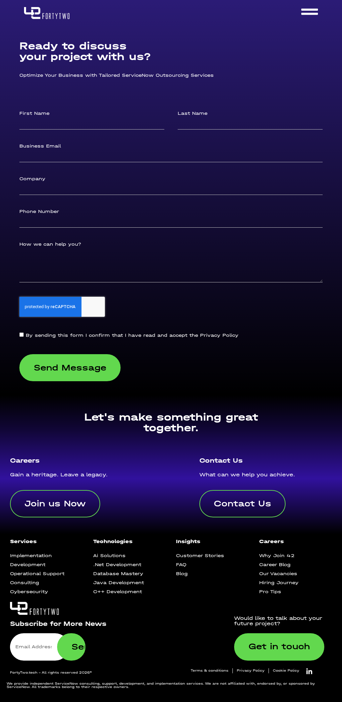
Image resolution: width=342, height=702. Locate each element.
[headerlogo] (56, 12)
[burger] (309, 11)
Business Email (40, 146)
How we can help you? (50, 244)
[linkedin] (309, 671)
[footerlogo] (59, 608)
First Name (34, 113)
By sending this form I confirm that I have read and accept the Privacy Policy (132, 335)
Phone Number (39, 211)
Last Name (192, 113)
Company (32, 179)
